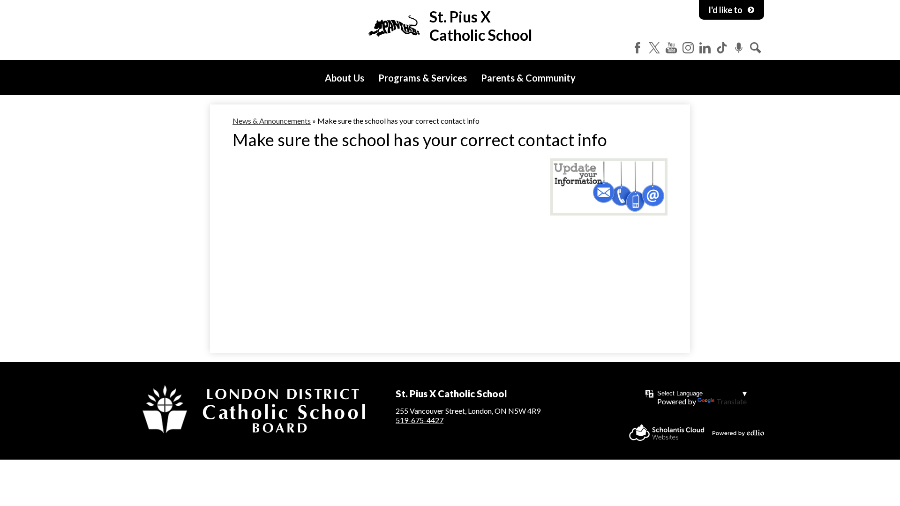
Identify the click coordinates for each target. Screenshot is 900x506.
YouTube (671, 47)
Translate (731, 401)
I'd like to (725, 10)
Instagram (688, 47)
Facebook (637, 47)
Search (755, 47)
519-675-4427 (419, 420)
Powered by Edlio (738, 433)
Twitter (654, 47)
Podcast (738, 47)
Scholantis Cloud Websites (667, 432)
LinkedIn (705, 47)
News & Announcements (271, 120)
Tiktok (722, 47)
